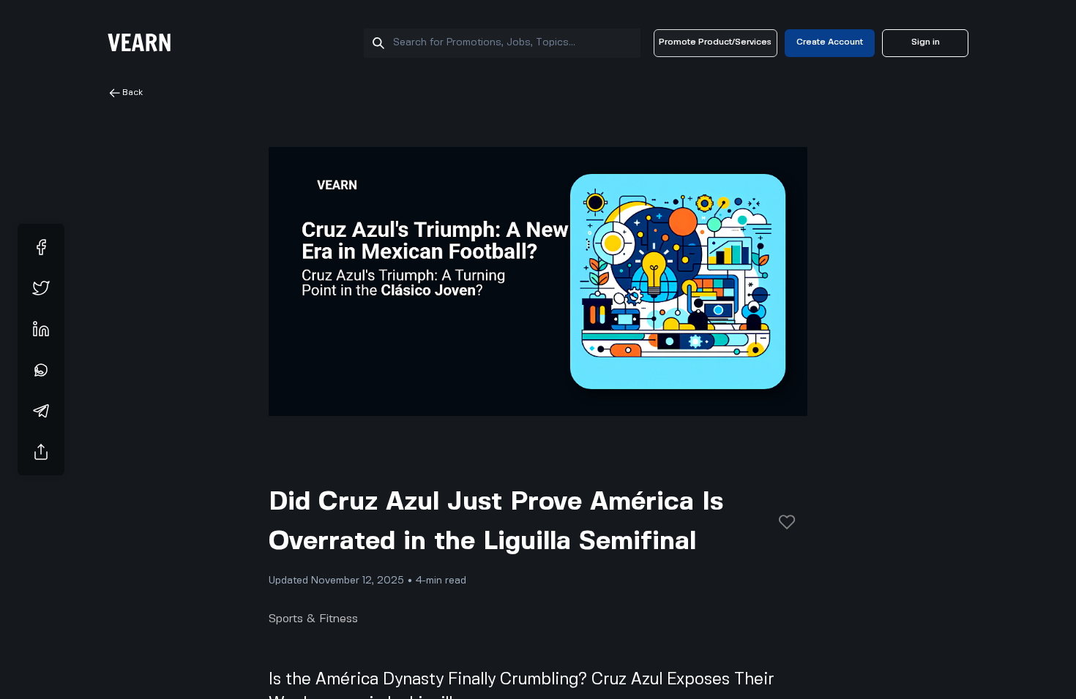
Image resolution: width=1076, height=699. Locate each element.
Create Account (829, 42)
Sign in (925, 42)
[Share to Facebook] (41, 247)
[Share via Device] (41, 451)
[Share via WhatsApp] (41, 370)
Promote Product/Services (715, 42)
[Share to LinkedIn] (41, 329)
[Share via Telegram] (41, 411)
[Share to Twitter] (41, 288)
